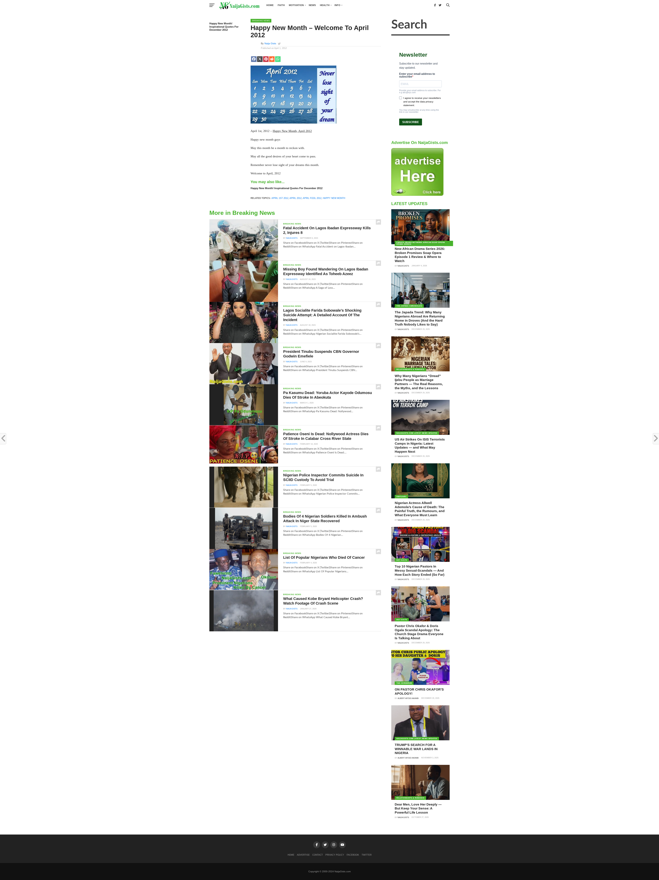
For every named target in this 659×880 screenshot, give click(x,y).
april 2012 (296, 198)
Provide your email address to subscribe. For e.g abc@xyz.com (420, 91)
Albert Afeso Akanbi (408, 698)
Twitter (367, 855)
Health (325, 5)
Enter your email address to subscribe (417, 75)
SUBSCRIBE (410, 122)
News (312, 5)
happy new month (334, 198)
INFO (337, 5)
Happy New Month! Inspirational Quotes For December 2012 (224, 26)
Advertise (303, 855)
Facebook (353, 855)
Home (270, 5)
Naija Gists (270, 43)
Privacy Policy (334, 855)
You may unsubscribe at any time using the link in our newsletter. (419, 111)
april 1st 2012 (279, 198)
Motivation (296, 5)
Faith (281, 5)
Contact (317, 855)
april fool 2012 (312, 198)
